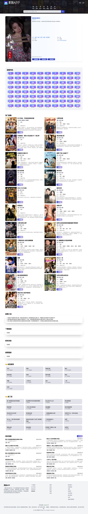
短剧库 (69, 491)
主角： (18, 124)
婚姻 (23, 259)
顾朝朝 (68, 246)
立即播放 (20, 132)
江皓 (60, 228)
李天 (60, 176)
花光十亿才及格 (21, 188)
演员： (18, 122)
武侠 (18, 207)
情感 (62, 242)
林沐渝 (21, 263)
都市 (57, 172)
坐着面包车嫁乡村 (22, 153)
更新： (18, 125)
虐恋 (44, 37)
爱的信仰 (59, 188)
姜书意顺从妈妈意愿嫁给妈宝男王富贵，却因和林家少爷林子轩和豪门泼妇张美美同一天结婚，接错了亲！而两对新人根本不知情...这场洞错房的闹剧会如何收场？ (65, 475)
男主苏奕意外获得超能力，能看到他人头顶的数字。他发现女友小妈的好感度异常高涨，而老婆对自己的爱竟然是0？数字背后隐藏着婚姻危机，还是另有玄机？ (69, 268)
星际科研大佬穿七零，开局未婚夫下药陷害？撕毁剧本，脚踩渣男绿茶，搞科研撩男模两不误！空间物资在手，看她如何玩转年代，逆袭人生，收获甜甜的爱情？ (30, 251)
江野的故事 (60, 118)
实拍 (8, 442)
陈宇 (60, 158)
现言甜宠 (7, 450)
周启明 (68, 158)
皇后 (12, 470)
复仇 (38, 37)
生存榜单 (70, 493)
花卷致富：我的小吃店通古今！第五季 (28, 136)
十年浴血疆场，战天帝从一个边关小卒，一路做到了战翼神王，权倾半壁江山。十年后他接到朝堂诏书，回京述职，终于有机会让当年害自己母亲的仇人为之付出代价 (65, 468)
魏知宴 (65, 141)
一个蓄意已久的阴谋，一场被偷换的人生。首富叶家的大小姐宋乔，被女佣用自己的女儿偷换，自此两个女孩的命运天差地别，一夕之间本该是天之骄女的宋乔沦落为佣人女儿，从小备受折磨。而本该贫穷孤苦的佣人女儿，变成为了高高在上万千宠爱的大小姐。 (23, 448)
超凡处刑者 (20, 171)
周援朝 (25, 246)
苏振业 (70, 263)
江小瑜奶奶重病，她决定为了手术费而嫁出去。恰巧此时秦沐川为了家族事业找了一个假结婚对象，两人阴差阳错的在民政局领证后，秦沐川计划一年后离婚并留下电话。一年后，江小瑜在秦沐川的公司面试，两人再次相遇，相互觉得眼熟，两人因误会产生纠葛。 (65, 441)
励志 (51, 487)
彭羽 (61, 192)
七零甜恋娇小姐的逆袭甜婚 (25, 240)
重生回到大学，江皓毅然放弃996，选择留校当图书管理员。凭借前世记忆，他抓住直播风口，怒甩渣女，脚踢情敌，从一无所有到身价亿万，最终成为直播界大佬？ (69, 233)
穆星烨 (65, 211)
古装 (60, 207)
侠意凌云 (20, 205)
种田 (21, 137)
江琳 (28, 298)
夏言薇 (61, 141)
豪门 (41, 37)
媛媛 (64, 176)
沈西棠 (61, 211)
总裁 (60, 155)
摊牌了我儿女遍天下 (62, 153)
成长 (62, 172)
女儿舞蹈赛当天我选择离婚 (64, 240)
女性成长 (53, 457)
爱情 (36, 37)
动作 (23, 172)
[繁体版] (33, 491)
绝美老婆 (23, 120)
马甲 (55, 443)
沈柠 (21, 228)
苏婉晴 (64, 158)
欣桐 (70, 228)
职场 (57, 190)
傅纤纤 (29, 158)
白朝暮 (21, 281)
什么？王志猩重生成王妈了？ (11, 441)
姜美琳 (64, 246)
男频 (69, 489)
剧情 (23, 207)
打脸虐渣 (52, 443)
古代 (23, 137)
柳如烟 (64, 194)
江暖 (21, 298)
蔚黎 (33, 246)
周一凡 (21, 193)
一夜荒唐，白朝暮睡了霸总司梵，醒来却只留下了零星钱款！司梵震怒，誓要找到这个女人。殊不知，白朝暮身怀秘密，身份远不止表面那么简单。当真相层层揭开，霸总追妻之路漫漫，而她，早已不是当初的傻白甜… (30, 286)
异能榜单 (70, 487)
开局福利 (27, 120)
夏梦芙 (60, 40)
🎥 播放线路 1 (36, 59)
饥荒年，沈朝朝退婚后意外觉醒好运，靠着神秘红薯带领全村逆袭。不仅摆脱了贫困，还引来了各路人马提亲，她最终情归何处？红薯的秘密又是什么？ (69, 286)
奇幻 (18, 172)
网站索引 (70, 485)
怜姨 (67, 263)
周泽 (67, 228)
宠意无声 (59, 205)
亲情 (54, 450)
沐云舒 (69, 211)
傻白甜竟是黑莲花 (22, 275)
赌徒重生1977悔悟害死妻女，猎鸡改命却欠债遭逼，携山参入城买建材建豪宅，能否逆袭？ (69, 128)
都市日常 (9, 477)
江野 (60, 124)
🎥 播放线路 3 (51, 59)
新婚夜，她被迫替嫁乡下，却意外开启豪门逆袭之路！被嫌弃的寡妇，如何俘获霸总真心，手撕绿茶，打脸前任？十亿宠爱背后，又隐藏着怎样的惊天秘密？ (30, 164)
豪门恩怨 (47, 37)
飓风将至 (59, 171)
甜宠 (62, 137)
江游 (21, 176)
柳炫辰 (65, 40)
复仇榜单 (70, 495)
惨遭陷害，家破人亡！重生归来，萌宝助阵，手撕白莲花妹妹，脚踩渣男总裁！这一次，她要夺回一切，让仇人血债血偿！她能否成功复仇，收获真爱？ (30, 303)
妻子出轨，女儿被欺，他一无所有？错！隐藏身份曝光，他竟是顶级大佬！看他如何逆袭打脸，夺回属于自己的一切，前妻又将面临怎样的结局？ (69, 251)
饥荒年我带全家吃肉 (62, 275)
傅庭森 (25, 298)
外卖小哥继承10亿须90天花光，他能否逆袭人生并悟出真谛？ (29, 197)
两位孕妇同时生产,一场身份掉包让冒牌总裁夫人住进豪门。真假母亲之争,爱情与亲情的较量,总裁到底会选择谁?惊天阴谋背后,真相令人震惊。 (29, 268)
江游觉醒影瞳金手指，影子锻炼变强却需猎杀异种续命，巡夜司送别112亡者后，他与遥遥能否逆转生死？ (30, 180)
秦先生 (72, 246)
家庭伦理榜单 (71, 499)
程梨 (76, 246)
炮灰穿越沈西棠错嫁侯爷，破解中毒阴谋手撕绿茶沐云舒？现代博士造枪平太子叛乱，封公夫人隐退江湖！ (69, 215)
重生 (57, 120)
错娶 (18, 258)
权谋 (21, 207)
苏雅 (64, 263)
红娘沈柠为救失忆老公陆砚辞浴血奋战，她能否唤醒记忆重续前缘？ (30, 233)
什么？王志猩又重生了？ (10, 454)
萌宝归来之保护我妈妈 (23, 293)
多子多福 (19, 120)
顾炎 (60, 246)
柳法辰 (63, 40)
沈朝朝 (61, 281)
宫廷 (51, 493)
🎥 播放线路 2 (43, 59)
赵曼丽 (30, 246)
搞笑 (51, 485)
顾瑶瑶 (79, 246)
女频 (69, 497)
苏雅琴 (64, 124)
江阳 (60, 194)
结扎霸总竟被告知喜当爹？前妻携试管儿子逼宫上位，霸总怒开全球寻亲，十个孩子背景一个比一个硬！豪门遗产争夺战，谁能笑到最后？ (69, 164)
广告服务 (33, 485)
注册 (83, 3)
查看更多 (80, 436)
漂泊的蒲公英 (60, 136)
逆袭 (60, 120)
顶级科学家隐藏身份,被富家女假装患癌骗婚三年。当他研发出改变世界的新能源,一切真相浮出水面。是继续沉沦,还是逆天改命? (69, 199)
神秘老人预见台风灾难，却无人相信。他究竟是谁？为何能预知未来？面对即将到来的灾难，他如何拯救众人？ (69, 180)
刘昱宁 (61, 279)
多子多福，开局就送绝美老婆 (25, 118)
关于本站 (33, 487)
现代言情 (48, 443)
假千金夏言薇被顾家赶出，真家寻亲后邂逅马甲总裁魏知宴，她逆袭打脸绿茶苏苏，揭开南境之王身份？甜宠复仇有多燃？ (69, 145)
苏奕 (60, 263)
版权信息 (33, 489)
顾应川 (25, 158)
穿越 (18, 137)
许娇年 (21, 246)
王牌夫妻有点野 (21, 223)
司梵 (25, 281)
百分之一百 (60, 258)
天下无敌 (52, 470)
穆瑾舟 (73, 211)
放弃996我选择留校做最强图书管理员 (67, 223)
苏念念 (68, 124)
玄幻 (21, 172)
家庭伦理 (11, 450)
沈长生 (65, 281)
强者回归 (48, 470)
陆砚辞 (25, 228)
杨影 (64, 228)
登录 (80, 3)
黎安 (21, 158)
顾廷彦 (25, 263)
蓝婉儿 (30, 263)
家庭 (62, 120)
